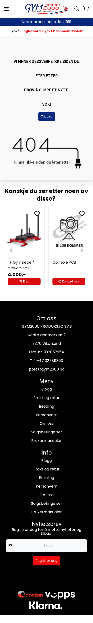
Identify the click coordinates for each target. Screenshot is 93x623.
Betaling (46, 406)
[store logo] (46, 9)
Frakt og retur (46, 397)
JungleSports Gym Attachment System (51, 31)
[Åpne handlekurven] (86, 9)
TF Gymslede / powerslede (21, 265)
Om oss (47, 423)
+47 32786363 (49, 360)
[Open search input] (76, 8)
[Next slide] (81, 250)
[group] (24, 250)
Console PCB (64, 262)
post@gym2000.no (46, 369)
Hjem (14, 31)
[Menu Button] (6, 9)
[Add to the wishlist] (37, 214)
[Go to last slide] (11, 250)
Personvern (46, 415)
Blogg (46, 389)
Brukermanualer (46, 440)
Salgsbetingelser (46, 432)
